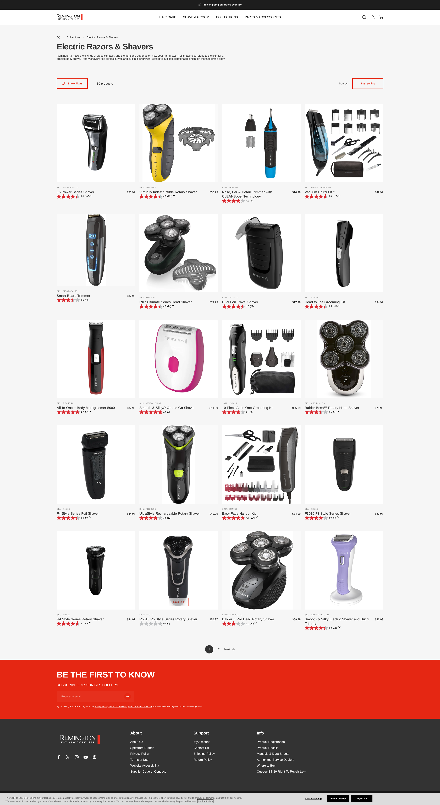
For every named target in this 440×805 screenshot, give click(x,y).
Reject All (362, 798)
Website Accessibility (144, 765)
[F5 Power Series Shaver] (96, 143)
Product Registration (271, 742)
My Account (202, 742)
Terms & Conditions (117, 706)
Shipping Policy (204, 753)
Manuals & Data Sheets (273, 753)
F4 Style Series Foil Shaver (78, 513)
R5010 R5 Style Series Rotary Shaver (168, 619)
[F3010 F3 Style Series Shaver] (344, 464)
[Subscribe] (127, 696)
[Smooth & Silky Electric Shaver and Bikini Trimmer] (344, 570)
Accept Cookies (338, 798)
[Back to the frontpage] (58, 37)
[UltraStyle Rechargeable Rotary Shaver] (178, 464)
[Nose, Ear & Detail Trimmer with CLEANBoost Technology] (261, 143)
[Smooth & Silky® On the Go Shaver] (178, 359)
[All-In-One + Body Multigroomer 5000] (96, 359)
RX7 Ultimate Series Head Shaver (165, 302)
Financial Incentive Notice (140, 706)
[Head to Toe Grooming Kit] (344, 253)
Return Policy (203, 759)
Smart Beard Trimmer (73, 296)
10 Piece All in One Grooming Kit (247, 408)
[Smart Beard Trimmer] (96, 250)
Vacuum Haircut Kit (319, 192)
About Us (136, 742)
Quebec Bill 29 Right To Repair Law (281, 771)
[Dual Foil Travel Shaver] (261, 253)
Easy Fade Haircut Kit (239, 513)
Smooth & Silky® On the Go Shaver (167, 408)
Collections (73, 37)
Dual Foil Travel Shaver (240, 302)
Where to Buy (266, 765)
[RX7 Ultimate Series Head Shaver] (178, 253)
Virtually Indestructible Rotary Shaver (168, 192)
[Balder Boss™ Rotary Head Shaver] (344, 359)
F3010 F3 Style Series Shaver (328, 513)
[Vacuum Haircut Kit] (344, 143)
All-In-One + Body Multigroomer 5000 (86, 408)
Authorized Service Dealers (275, 759)
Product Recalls (267, 748)
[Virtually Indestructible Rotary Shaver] (178, 143)
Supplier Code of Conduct (148, 771)
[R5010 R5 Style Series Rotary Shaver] (178, 570)
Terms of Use (139, 759)
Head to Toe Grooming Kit (325, 302)
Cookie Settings (313, 798)
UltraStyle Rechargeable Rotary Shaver (169, 513)
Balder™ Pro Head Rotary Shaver (248, 619)
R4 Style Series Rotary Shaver (80, 619)
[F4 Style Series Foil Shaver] (96, 464)
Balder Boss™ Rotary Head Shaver (332, 408)
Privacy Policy (101, 706)
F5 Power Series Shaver (75, 192)
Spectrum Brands (142, 748)
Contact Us (201, 748)
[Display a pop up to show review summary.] (92, 197)
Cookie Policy (205, 801)
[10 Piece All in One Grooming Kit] (261, 359)
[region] (220, 799)
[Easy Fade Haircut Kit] (261, 464)
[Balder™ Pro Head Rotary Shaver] (261, 570)
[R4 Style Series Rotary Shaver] (96, 570)
